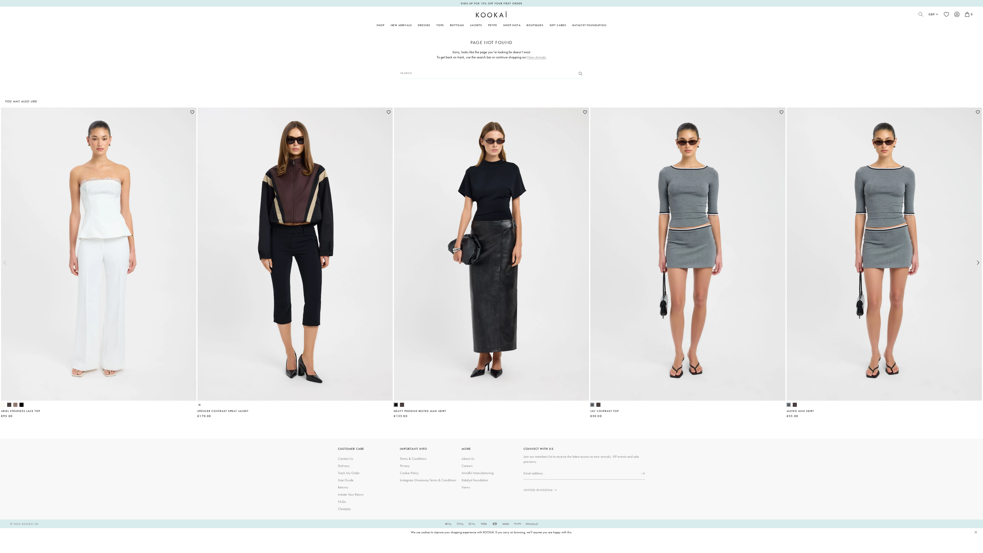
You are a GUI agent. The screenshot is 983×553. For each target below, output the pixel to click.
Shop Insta (511, 25)
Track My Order (349, 473)
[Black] (21, 405)
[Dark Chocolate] (9, 405)
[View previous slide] (5, 263)
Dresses (424, 25)
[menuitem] (401, 25)
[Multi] (199, 405)
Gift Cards (558, 25)
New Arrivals (401, 25)
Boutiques (535, 25)
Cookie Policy (409, 473)
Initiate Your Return (351, 494)
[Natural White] (3, 405)
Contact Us (345, 458)
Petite (492, 25)
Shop (380, 25)
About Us (468, 458)
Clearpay (344, 508)
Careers (467, 465)
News (466, 487)
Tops (440, 25)
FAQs (342, 501)
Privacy (405, 465)
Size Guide (346, 480)
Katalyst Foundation (589, 25)
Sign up (642, 473)
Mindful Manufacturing (478, 473)
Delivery (343, 465)
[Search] (581, 73)
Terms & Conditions (413, 458)
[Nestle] (15, 405)
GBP (931, 14)
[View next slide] (978, 263)
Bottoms (457, 25)
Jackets (476, 25)
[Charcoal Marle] (592, 405)
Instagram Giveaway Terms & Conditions (428, 480)
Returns (343, 487)
